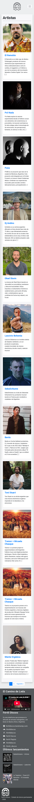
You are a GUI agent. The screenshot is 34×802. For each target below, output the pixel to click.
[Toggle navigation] (29, 6)
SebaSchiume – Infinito (21, 754)
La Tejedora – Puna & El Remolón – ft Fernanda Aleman (21, 777)
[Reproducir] (5, 709)
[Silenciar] (26, 709)
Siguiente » (20, 684)
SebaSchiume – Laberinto (22, 765)
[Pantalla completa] (29, 709)
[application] (17, 703)
